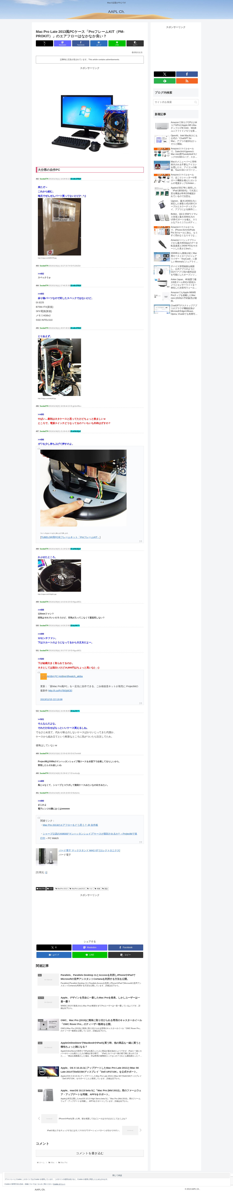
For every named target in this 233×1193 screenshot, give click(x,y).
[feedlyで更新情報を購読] (165, 81)
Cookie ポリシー (59, 1184)
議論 (106, 889)
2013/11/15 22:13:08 (51, 699)
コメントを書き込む (90, 1153)
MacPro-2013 (62, 889)
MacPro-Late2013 (78, 889)
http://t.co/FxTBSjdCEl (60, 690)
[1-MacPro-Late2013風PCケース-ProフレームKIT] (59, 226)
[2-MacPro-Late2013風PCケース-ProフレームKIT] (59, 367)
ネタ (51, 889)
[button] (135, 43)
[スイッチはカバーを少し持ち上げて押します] (83, 488)
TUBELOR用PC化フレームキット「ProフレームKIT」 (70, 537)
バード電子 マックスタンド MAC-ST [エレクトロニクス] (89, 850)
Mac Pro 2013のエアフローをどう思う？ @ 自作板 (70, 825)
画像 (98, 889)
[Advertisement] (90, 76)
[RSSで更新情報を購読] (187, 81)
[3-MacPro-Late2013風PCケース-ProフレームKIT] (59, 575)
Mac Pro (42, 889)
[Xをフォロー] (165, 74)
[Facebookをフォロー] (187, 74)
